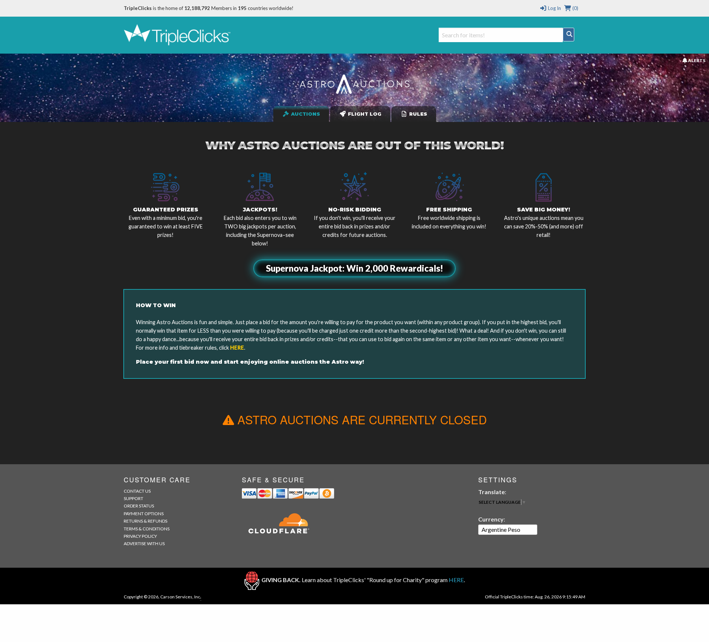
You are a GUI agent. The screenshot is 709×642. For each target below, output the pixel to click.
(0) (574, 8)
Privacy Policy (140, 536)
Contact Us (137, 491)
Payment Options (144, 513)
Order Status (139, 506)
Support (133, 498)
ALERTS (696, 60)
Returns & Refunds (145, 521)
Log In (554, 8)
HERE (237, 347)
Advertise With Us (144, 543)
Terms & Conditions (146, 528)
